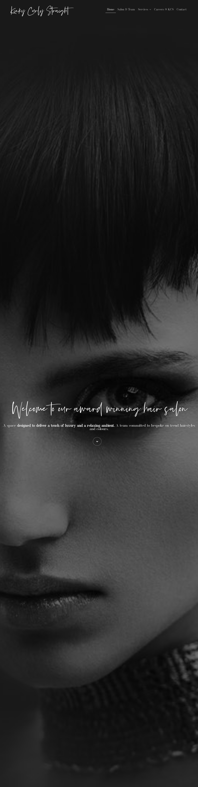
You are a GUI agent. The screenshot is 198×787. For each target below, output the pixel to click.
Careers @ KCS (164, 9)
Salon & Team (126, 9)
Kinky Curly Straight (40, 11)
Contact (182, 9)
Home (110, 9)
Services (143, 9)
